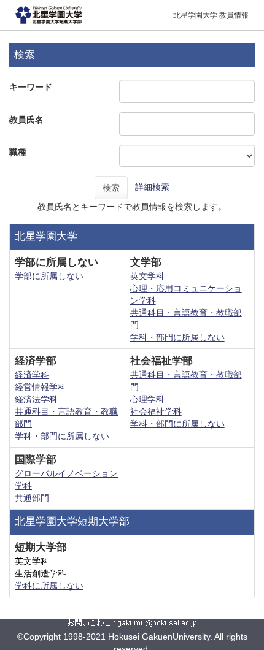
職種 (17, 152)
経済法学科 (36, 399)
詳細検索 (152, 187)
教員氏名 (26, 119)
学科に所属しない (49, 586)
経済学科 (32, 375)
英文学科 (147, 276)
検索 (111, 188)
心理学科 (147, 399)
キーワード (30, 87)
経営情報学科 (40, 387)
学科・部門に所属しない (177, 337)
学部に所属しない (49, 276)
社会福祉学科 (156, 411)
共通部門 (32, 498)
